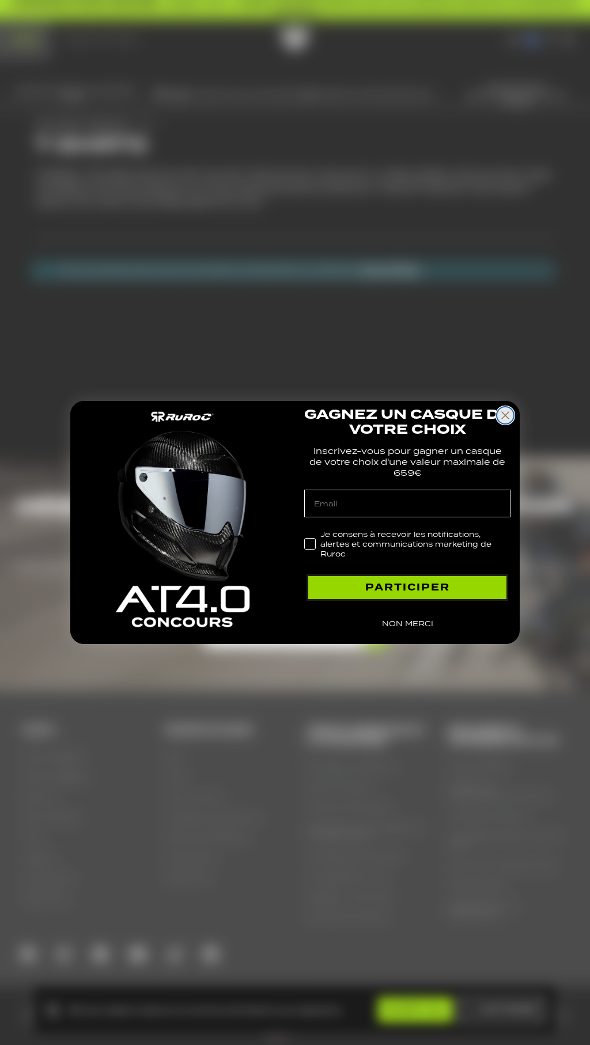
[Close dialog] (505, 415)
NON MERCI (407, 623)
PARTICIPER (407, 587)
